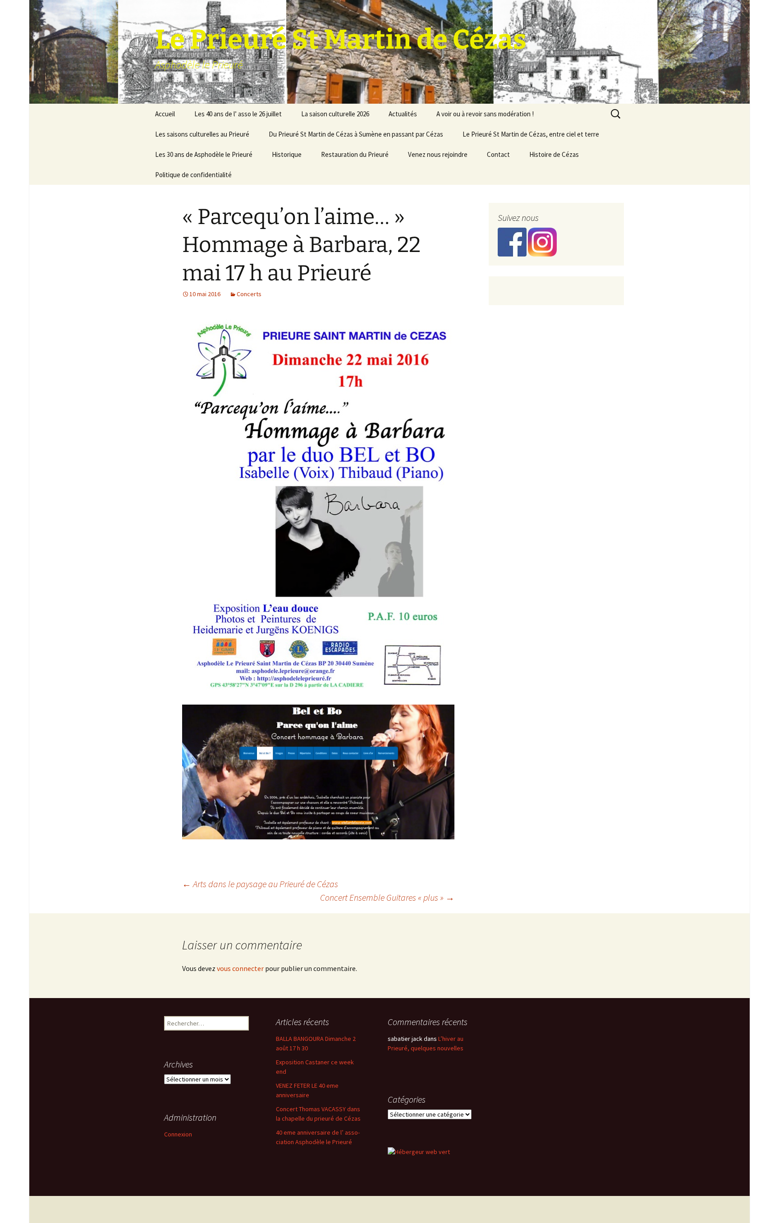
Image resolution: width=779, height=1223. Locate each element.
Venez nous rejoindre (437, 154)
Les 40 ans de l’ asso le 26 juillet (238, 114)
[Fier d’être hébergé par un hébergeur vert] (419, 1151)
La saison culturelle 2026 (335, 114)
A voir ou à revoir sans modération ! (485, 114)
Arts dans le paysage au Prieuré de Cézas (260, 883)
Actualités (403, 114)
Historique (287, 154)
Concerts (249, 294)
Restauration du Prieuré (355, 154)
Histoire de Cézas (554, 154)
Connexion (178, 1134)
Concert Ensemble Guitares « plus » (387, 897)
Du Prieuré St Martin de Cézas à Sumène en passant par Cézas (356, 134)
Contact (498, 154)
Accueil (165, 114)
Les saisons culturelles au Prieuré (202, 134)
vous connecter (240, 968)
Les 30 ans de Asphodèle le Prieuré (203, 154)
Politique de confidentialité (193, 174)
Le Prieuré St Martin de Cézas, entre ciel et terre (531, 134)
